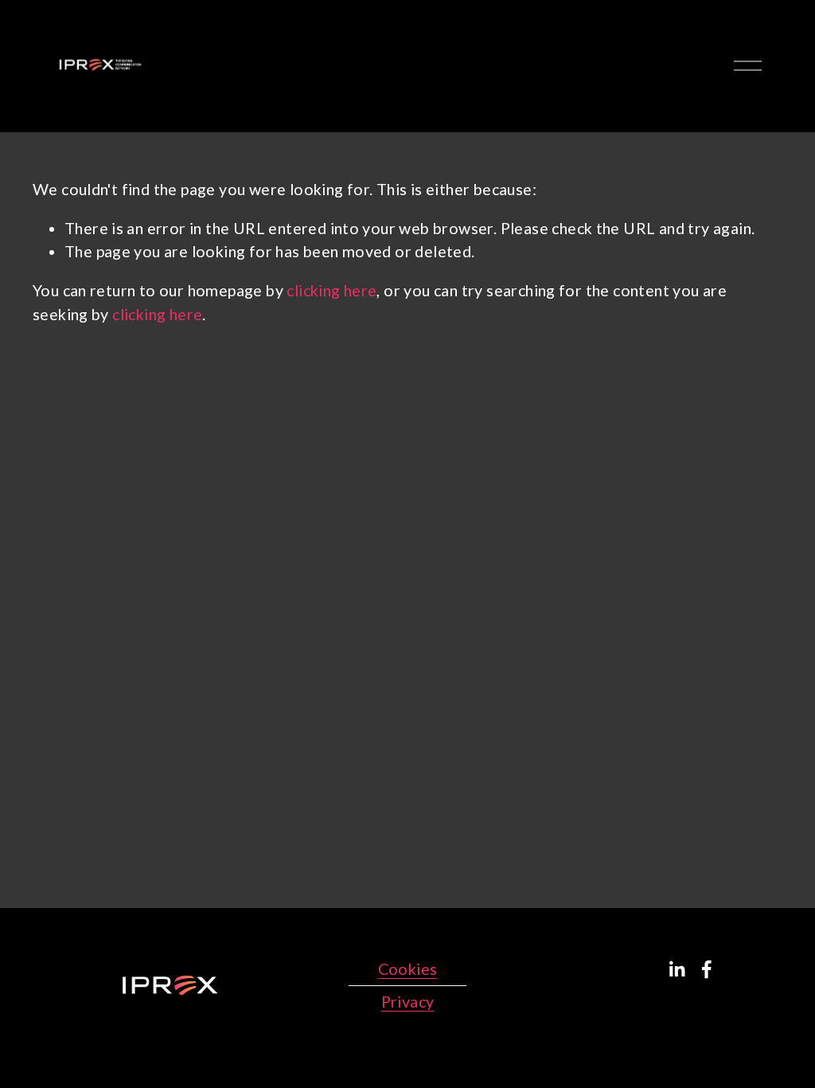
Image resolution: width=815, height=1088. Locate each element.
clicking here (331, 290)
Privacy (408, 1001)
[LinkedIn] (676, 969)
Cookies (408, 969)
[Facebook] (706, 969)
